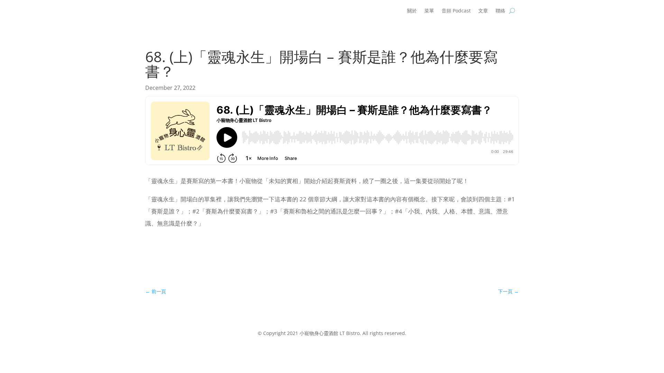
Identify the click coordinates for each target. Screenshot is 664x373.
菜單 (429, 11)
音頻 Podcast (456, 11)
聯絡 (500, 11)
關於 (412, 11)
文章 (483, 11)
